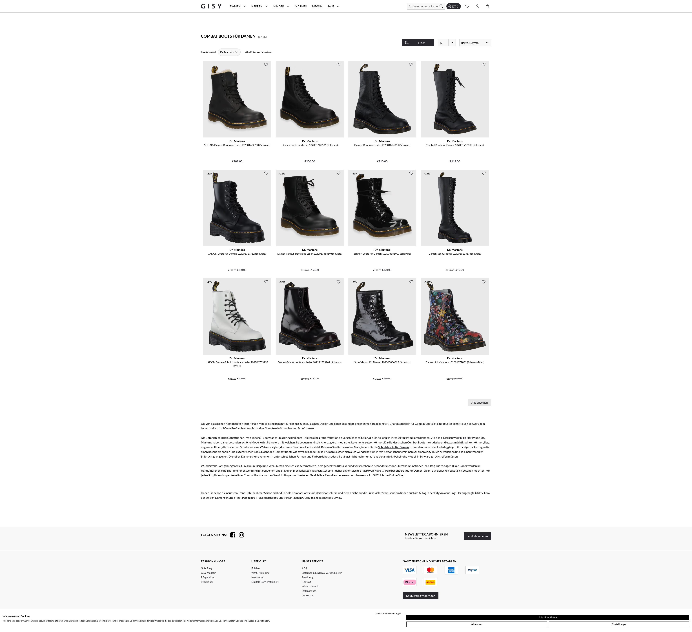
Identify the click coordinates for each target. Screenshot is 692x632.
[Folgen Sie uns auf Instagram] (239, 534)
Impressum (308, 595)
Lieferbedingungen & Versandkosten (322, 572)
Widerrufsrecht (310, 586)
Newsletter (257, 577)
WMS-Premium (260, 572)
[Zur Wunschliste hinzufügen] (266, 64)
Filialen (255, 568)
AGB (304, 568)
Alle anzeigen (479, 402)
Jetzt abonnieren (477, 536)
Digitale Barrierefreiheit (264, 581)
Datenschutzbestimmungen (388, 613)
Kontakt (306, 581)
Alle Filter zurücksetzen (258, 52)
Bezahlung (307, 577)
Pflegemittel (207, 577)
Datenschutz (309, 590)
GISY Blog (206, 568)
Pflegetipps (207, 581)
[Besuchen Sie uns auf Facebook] (231, 534)
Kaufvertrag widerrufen (420, 595)
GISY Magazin (208, 572)
